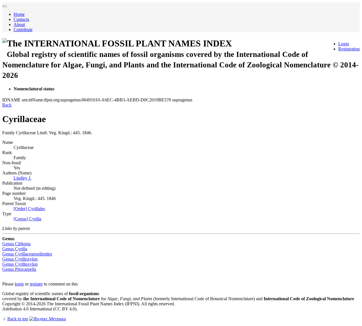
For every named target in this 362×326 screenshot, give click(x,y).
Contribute (23, 29)
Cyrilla (14, 248)
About (19, 24)
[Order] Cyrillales (29, 208)
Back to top (17, 318)
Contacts (21, 19)
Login (343, 43)
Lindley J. (22, 178)
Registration (349, 48)
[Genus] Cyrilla (27, 218)
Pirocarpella (19, 269)
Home (19, 14)
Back (7, 105)
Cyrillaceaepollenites (27, 254)
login (19, 284)
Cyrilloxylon (20, 259)
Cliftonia (16, 243)
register (36, 284)
